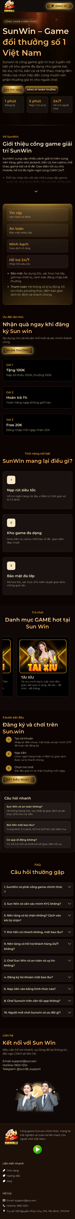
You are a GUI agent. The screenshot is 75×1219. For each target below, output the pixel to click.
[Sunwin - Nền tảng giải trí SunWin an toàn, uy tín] (20, 6)
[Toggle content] (36, 192)
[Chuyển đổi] (69, 887)
